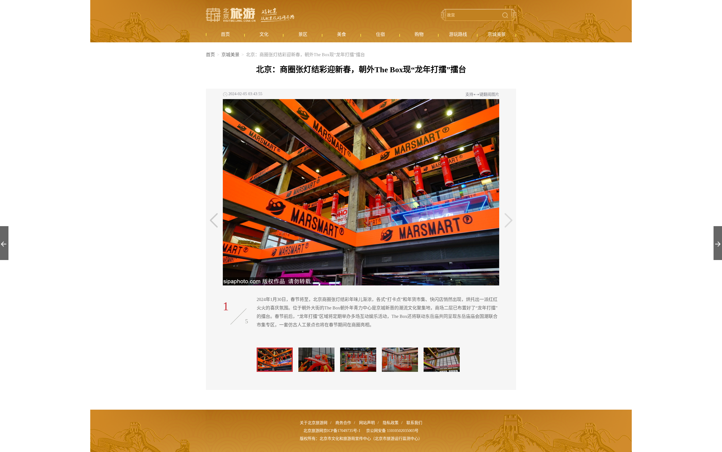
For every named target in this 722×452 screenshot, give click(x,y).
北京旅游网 (250, 15)
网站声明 (367, 423)
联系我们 (414, 423)
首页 (210, 54)
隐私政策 (391, 423)
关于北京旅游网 (313, 423)
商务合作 (343, 423)
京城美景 (230, 54)
